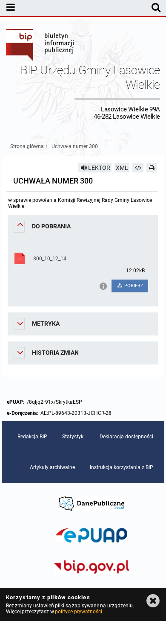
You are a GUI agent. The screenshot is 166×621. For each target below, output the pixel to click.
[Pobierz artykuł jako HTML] (137, 167)
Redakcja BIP (32, 437)
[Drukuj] (151, 167)
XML (122, 167)
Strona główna (27, 146)
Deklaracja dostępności (126, 437)
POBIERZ (133, 286)
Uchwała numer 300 (75, 146)
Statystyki (73, 437)
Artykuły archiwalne (52, 467)
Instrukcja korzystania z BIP (121, 467)
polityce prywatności (78, 612)
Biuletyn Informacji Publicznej (40, 46)
